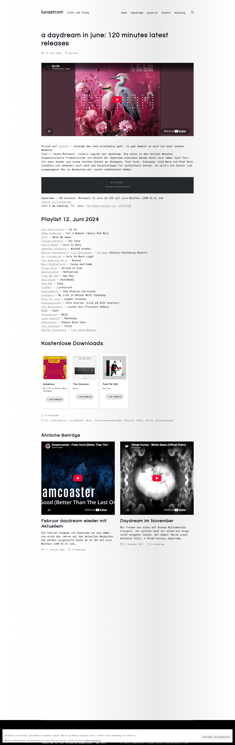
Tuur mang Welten (83, 330)
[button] (192, 12)
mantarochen (50, 271)
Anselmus (47, 295)
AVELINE (46, 283)
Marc (76, 53)
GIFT (44, 237)
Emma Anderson (51, 233)
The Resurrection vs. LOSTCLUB (108, 205)
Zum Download (55, 399)
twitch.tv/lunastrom (56, 202)
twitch (63, 146)
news (124, 12)
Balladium (48, 279)
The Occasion (50, 326)
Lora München (76, 420)
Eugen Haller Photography (164, 742)
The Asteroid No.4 (54, 260)
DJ (46, 420)
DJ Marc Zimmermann (132, 742)
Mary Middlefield (53, 264)
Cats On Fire (50, 299)
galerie (152, 12)
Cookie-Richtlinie (92, 740)
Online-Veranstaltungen (108, 420)
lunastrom (52, 12)
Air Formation (52, 256)
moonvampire (49, 291)
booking (180, 12)
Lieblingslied (58, 420)
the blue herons (52, 229)
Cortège (102, 252)
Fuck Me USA (49, 275)
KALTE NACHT (49, 244)
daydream (137, 12)
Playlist (129, 420)
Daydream (54, 415)
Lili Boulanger (81, 252)
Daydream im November (147, 521)
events (166, 12)
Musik (89, 420)
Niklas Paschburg (54, 252)
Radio (140, 420)
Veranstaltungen (164, 420)
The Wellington (52, 306)
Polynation (49, 314)
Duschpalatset (51, 302)
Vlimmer (46, 287)
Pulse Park (49, 268)
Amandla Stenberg (53, 248)
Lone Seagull (50, 318)
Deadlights (49, 322)
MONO (44, 310)
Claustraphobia (52, 241)
